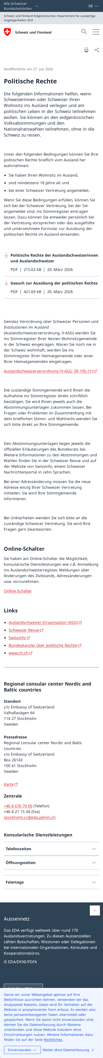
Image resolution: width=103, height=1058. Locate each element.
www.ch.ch (18, 653)
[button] (95, 910)
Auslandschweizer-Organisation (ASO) (43, 622)
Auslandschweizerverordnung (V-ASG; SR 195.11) (48, 371)
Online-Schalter (18, 591)
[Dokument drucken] (86, 50)
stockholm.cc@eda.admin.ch (30, 817)
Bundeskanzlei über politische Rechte (43, 645)
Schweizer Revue (24, 630)
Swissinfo (17, 637)
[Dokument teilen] (97, 50)
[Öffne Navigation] (96, 32)
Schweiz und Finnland (33, 32)
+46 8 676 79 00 (18, 806)
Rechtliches (53, 1039)
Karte (9, 784)
